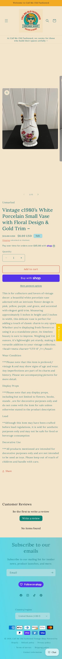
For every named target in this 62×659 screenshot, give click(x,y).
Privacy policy (44, 642)
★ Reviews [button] (59, 332)
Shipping (6, 240)
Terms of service (23, 647)
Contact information (32, 652)
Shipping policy (42, 647)
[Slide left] (24, 194)
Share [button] (9, 471)
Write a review (31, 518)
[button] (6, 20)
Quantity (6, 251)
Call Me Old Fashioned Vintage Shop (29, 639)
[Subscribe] (51, 572)
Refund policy (27, 642)
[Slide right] (37, 194)
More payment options (31, 286)
